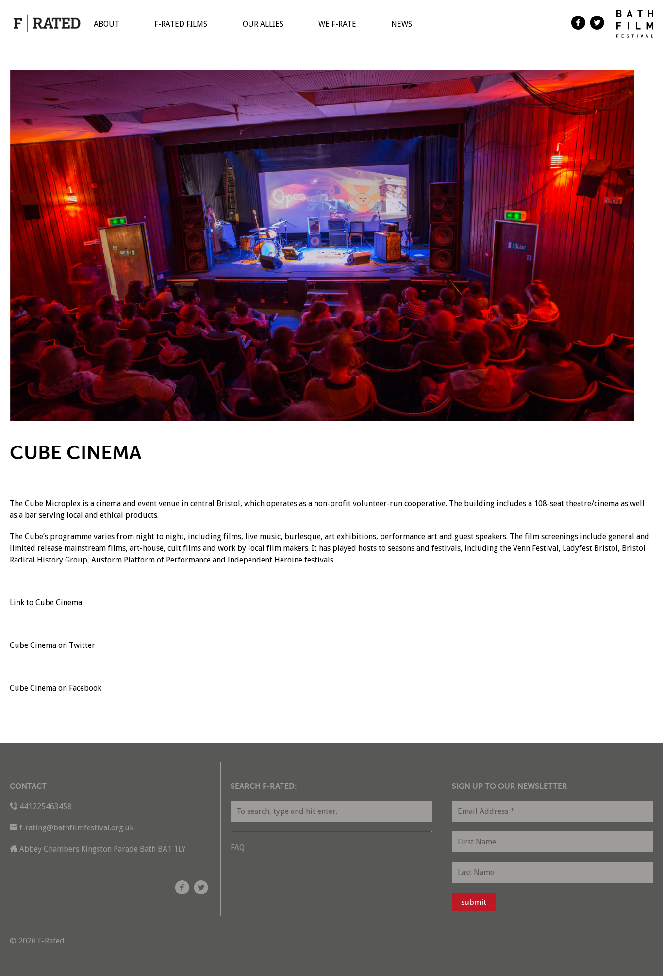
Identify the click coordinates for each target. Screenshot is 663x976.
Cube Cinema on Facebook (55, 688)
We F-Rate (337, 24)
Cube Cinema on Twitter (52, 645)
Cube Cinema (58, 602)
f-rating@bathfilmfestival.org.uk (76, 827)
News (401, 24)
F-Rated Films (180, 24)
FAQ (238, 847)
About (106, 24)
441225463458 (45, 806)
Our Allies (263, 24)
